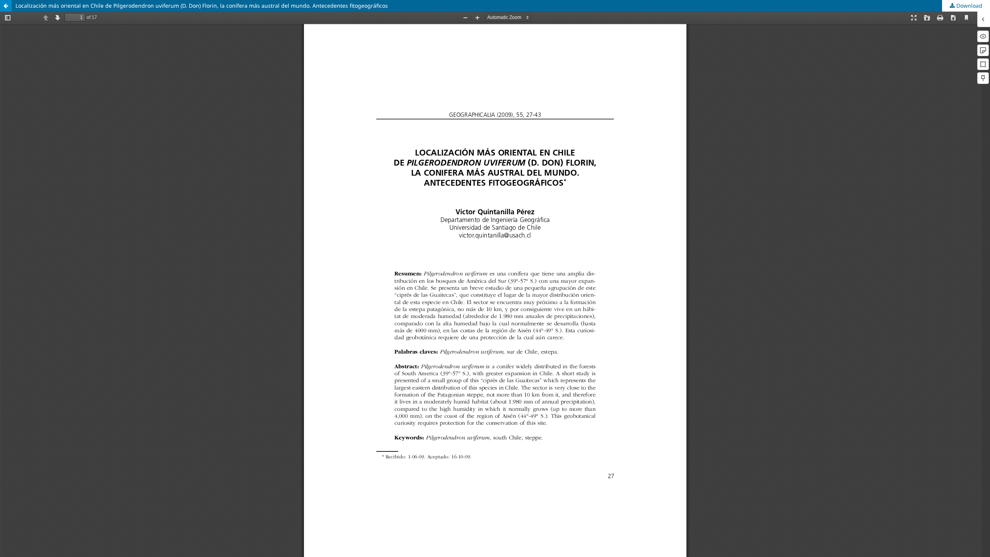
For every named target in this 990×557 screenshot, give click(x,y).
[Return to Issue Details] (6, 6)
